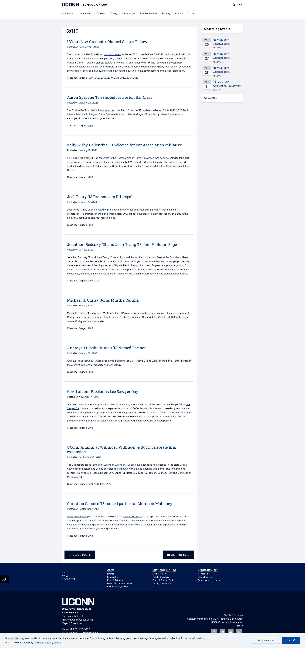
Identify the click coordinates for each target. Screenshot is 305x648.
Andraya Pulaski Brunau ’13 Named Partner (106, 347)
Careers (100, 13)
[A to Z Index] (240, 4)
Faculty (166, 13)
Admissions (68, 13)
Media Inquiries (205, 577)
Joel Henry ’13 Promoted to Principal (99, 196)
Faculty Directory (160, 577)
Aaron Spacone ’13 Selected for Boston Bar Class (109, 97)
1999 (96, 77)
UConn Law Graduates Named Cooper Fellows (108, 41)
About (191, 13)
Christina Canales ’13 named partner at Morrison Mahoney (119, 503)
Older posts (80, 555)
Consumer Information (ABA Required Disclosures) (215, 618)
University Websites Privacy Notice (41, 642)
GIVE (64, 572)
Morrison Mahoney (77, 516)
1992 (102, 484)
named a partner (117, 360)
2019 (135, 77)
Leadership (112, 577)
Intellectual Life (148, 13)
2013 (129, 77)
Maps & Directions (116, 580)
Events (110, 573)
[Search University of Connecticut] (233, 4)
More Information (266, 640)
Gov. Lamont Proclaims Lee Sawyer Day (102, 391)
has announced (112, 54)
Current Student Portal (163, 580)
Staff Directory (159, 573)
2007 (103, 77)
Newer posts (178, 555)
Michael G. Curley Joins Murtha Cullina (103, 300)
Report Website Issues (209, 580)
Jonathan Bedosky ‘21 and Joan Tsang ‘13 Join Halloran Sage (122, 244)
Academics (85, 13)
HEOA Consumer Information (227, 622)
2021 (96, 280)
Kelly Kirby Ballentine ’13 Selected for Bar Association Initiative (124, 144)
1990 (90, 77)
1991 (96, 484)
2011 (116, 77)
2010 (110, 77)
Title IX (239, 626)
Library (113, 13)
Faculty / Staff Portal (162, 583)
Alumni (179, 13)
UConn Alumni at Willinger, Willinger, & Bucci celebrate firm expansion (121, 449)
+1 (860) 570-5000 (80, 629)
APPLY (65, 576)
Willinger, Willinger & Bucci (119, 464)
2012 (122, 77)
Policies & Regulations (118, 586)
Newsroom (203, 573)
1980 (90, 484)
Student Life (129, 13)
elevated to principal (105, 209)
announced (109, 110)
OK (289, 640)
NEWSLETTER (69, 579)
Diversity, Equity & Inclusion (120, 583)
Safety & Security (233, 615)
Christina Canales (132, 516)
